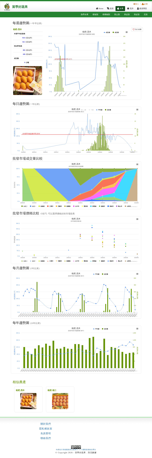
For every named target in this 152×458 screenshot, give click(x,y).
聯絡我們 (46, 438)
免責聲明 (46, 433)
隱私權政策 (45, 428)
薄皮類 (137, 14)
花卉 (131, 8)
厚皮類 (127, 14)
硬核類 (95, 14)
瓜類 (146, 14)
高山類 (117, 14)
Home (100, 8)
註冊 (146, 4)
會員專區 (143, 8)
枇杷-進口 (52, 390)
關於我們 (46, 424)
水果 (121, 8)
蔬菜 (111, 8)
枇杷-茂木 (17, 29)
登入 (137, 4)
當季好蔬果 (20, 6)
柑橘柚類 (106, 14)
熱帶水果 (84, 14)
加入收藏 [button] (138, 29)
